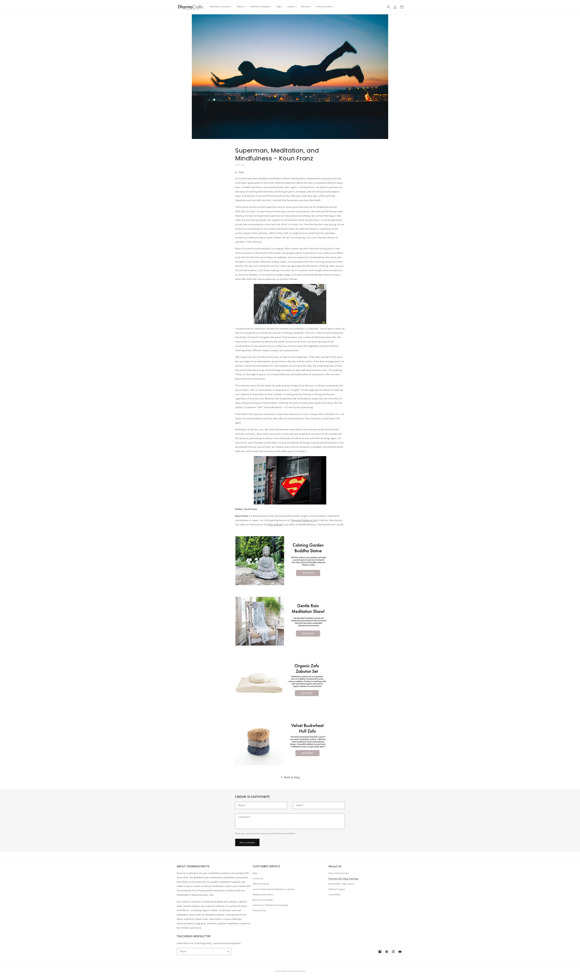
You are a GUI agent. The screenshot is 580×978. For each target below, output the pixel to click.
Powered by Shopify (298, 971)
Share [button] (241, 172)
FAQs (255, 873)
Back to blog (292, 777)
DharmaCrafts (285, 971)
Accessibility (334, 894)
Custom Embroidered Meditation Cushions (273, 889)
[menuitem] (221, 6)
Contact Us (258, 878)
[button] (388, 7)
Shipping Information (263, 894)
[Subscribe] (227, 951)
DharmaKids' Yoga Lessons (341, 883)
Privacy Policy (259, 910)
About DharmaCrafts (339, 873)
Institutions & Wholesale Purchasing (270, 905)
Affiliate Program (261, 883)
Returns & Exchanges (263, 899)
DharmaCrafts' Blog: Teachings (343, 878)
